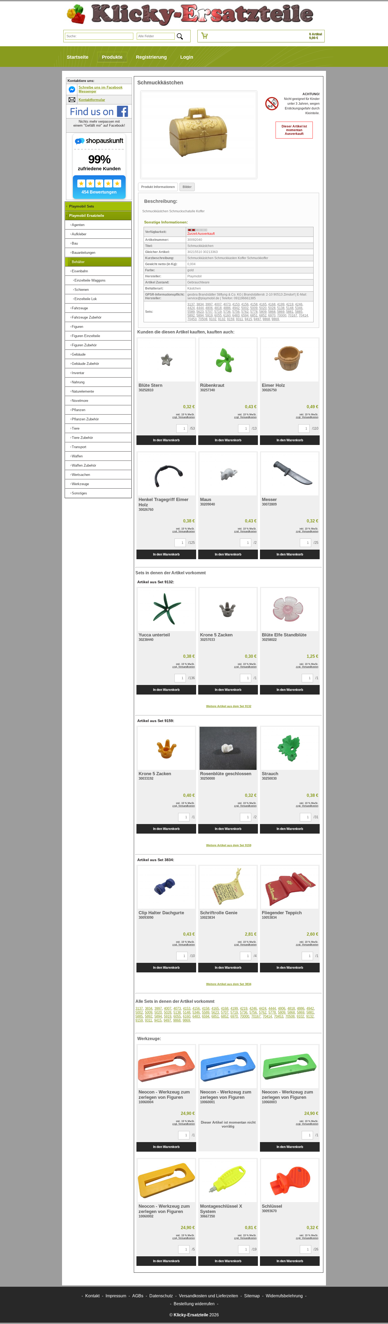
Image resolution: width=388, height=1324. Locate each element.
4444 (200, 308)
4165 (263, 304)
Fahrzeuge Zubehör (86, 317)
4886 (227, 308)
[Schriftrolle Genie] (228, 887)
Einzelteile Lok (85, 299)
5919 (209, 315)
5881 (290, 312)
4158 (254, 304)
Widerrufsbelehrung (284, 1296)
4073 (227, 304)
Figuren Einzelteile (86, 336)
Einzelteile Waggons (90, 280)
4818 (218, 308)
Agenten (78, 225)
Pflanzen (78, 410)
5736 (227, 312)
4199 (281, 304)
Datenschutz (161, 1296)
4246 (298, 304)
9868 (266, 319)
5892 (191, 315)
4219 (290, 304)
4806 (209, 308)
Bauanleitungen (83, 253)
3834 (200, 304)
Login (186, 57)
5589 (191, 312)
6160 (227, 315)
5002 (245, 308)
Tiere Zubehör (82, 438)
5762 (245, 312)
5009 (254, 308)
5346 (298, 308)
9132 (221, 319)
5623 (200, 312)
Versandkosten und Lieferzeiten (208, 1296)
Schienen (81, 290)
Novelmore (80, 401)
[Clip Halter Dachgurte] (166, 887)
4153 (236, 304)
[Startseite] (188, 15)
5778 (254, 312)
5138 (281, 308)
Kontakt (92, 1296)
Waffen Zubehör (84, 465)
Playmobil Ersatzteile (86, 216)
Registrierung (151, 57)
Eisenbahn (80, 271)
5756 (236, 312)
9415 (248, 319)
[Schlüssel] (290, 1180)
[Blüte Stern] (166, 360)
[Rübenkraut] (228, 360)
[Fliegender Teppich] (290, 887)
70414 (303, 315)
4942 (236, 308)
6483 (236, 315)
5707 (209, 312)
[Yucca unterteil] (166, 609)
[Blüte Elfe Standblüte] (290, 609)
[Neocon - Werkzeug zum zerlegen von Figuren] (166, 1066)
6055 (218, 315)
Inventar (78, 373)
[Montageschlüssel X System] (228, 1180)
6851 (254, 315)
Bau (75, 243)
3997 (209, 304)
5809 (263, 312)
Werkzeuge (80, 484)
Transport (79, 447)
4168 (272, 304)
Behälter (78, 262)
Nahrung (78, 382)
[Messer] (290, 474)
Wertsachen (81, 475)
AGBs (137, 1296)
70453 (192, 319)
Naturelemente (83, 391)
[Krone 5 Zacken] (228, 609)
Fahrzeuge (80, 308)
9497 (257, 319)
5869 (281, 312)
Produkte (112, 57)
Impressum (116, 1296)
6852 (263, 315)
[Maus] (228, 474)
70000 (281, 315)
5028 (272, 308)
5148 (290, 308)
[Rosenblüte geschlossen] (228, 748)
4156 (245, 304)
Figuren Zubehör (84, 345)
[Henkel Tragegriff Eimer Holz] (166, 474)
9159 (230, 319)
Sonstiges (79, 493)
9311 (239, 319)
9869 (275, 319)
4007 (218, 304)
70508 (202, 319)
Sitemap (252, 1296)
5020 (263, 308)
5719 (218, 312)
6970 (272, 315)
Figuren (77, 327)
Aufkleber (79, 234)
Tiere (75, 428)
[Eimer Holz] (290, 360)
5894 (200, 315)
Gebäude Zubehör (85, 364)
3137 (191, 304)
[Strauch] (290, 748)
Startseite (77, 57)
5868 (272, 312)
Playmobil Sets (81, 206)
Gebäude (79, 354)
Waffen (77, 456)
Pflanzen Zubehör (85, 419)
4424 (191, 308)
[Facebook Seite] (99, 116)
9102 (212, 319)
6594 (245, 315)
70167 (292, 315)
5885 (298, 312)
